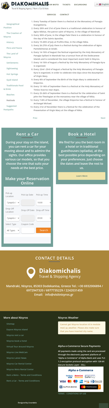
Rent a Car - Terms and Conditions (23, 380)
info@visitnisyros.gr (59, 295)
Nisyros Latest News (16, 358)
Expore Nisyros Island (17, 329)
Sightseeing (12, 68)
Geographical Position (11, 26)
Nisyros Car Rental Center (19, 363)
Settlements (12, 62)
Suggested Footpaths (10, 108)
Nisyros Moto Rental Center (20, 369)
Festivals (11, 100)
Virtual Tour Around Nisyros (20, 346)
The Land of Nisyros (11, 55)
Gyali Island (12, 79)
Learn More (81, 176)
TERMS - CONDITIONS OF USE (72, 393)
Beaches (10, 94)
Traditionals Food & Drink (13, 87)
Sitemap (10, 323)
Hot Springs (12, 74)
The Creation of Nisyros (13, 35)
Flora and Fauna (14, 48)
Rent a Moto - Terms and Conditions (24, 375)
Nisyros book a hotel (17, 341)
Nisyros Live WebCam (17, 352)
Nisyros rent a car (15, 335)
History (10, 42)
